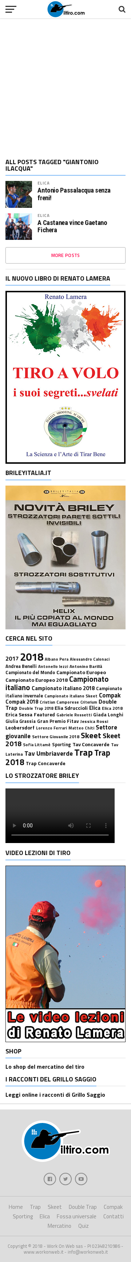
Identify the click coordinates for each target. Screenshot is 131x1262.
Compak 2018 (21, 701)
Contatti (113, 1216)
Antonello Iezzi (53, 666)
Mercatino (59, 1226)
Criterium (88, 702)
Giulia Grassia (20, 721)
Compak (110, 695)
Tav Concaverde (91, 744)
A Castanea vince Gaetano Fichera (72, 226)
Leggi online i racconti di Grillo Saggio (55, 1094)
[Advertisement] (65, 85)
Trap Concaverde (46, 763)
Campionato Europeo (81, 672)
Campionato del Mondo (30, 672)
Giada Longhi (108, 714)
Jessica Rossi (94, 721)
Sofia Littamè (37, 744)
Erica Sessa (18, 715)
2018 (31, 657)
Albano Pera (56, 659)
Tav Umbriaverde (48, 753)
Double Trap (83, 1207)
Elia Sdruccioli (71, 708)
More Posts (65, 255)
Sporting (61, 744)
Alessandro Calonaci (90, 659)
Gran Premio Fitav (58, 721)
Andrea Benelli (21, 666)
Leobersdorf (20, 728)
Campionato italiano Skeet (71, 696)
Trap (83, 752)
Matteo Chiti (81, 728)
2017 (12, 658)
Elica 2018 (112, 708)
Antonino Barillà (86, 666)
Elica (43, 183)
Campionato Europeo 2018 (36, 680)
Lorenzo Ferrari (51, 728)
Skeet (91, 735)
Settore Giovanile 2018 (55, 736)
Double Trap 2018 (36, 708)
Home (16, 1207)
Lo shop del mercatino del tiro (44, 1066)
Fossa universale (76, 1216)
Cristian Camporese (59, 702)
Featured (44, 714)
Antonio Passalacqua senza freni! (74, 194)
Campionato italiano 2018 (63, 688)
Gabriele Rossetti (74, 715)
